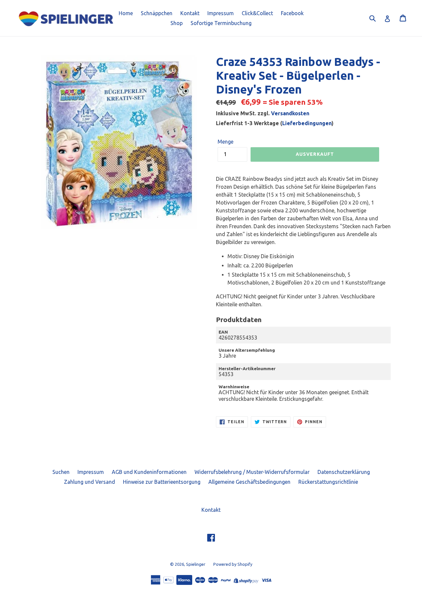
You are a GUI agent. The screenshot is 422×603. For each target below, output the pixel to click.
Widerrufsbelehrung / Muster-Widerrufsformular (252, 472)
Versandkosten (290, 113)
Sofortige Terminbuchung (221, 23)
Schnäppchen (156, 13)
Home (126, 13)
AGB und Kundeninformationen (149, 472)
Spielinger (195, 564)
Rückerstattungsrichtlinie (328, 482)
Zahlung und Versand (89, 482)
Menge (225, 142)
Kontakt (189, 13)
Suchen (61, 472)
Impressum (220, 13)
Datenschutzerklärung (343, 472)
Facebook (292, 13)
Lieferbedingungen (307, 123)
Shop (176, 23)
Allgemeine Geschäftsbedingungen (249, 482)
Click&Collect (257, 13)
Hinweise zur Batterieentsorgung (161, 482)
